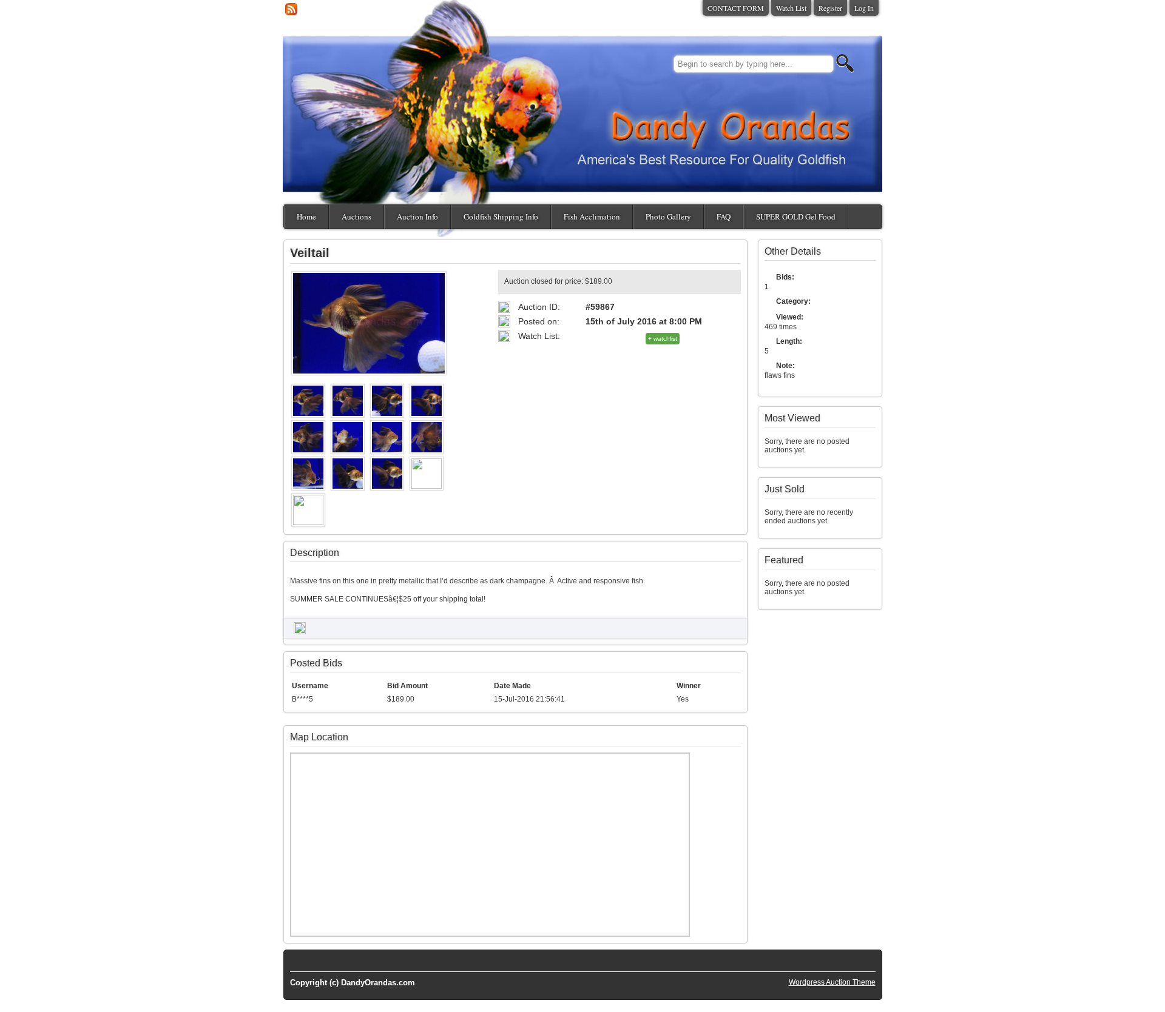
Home (306, 216)
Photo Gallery (668, 216)
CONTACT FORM (735, 8)
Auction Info (417, 216)
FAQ (724, 216)
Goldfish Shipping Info (501, 216)
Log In (864, 8)
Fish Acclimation (592, 216)
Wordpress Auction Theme (832, 982)
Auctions (356, 216)
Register (830, 8)
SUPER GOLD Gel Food (796, 216)
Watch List (791, 8)
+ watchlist (662, 338)
